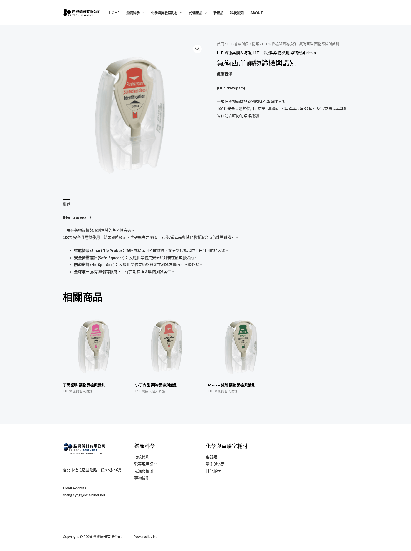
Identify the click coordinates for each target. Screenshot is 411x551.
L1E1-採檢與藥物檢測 (279, 44)
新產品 (218, 13)
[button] (142, 13)
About (256, 13)
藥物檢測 (141, 478)
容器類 (211, 457)
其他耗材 (213, 471)
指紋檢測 (141, 457)
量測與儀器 (215, 464)
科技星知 (237, 13)
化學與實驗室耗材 (164, 13)
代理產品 (195, 13)
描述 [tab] (66, 204)
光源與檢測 (143, 471)
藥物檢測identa (303, 52)
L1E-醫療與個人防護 (243, 44)
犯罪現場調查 (145, 464)
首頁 (220, 44)
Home (114, 13)
